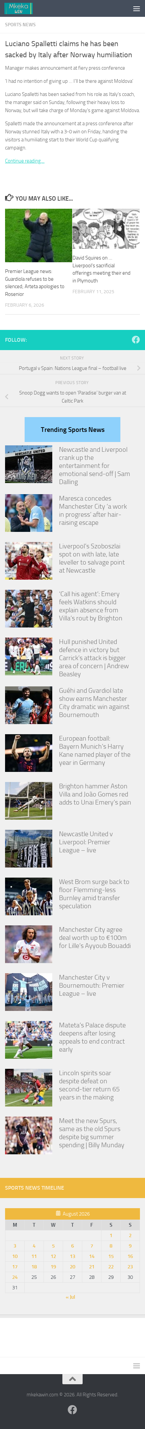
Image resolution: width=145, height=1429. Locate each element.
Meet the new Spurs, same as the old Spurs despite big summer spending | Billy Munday (91, 1133)
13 (72, 1256)
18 (34, 1267)
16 (130, 1256)
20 (72, 1267)
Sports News (20, 25)
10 (15, 1256)
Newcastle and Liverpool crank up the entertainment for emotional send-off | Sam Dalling (94, 465)
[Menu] (136, 8)
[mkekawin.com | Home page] (23, 8)
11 (34, 1256)
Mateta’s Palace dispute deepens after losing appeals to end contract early (92, 1037)
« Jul (70, 1297)
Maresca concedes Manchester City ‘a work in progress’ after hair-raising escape (93, 510)
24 (15, 1277)
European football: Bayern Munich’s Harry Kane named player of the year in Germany (94, 750)
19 (53, 1267)
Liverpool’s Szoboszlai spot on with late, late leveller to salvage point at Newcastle (92, 558)
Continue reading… (25, 161)
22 (111, 1267)
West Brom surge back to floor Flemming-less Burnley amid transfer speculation (94, 894)
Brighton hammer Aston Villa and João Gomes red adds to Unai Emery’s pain (95, 794)
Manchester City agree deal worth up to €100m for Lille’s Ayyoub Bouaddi (95, 937)
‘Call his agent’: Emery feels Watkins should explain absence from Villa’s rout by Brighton (90, 606)
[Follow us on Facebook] (136, 340)
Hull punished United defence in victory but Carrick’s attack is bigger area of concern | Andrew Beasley (94, 658)
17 (15, 1267)
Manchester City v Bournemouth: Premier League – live (91, 985)
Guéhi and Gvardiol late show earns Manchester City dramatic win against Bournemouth (94, 702)
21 (91, 1267)
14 (91, 1256)
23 (130, 1267)
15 (111, 1256)
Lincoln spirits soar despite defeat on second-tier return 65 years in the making (89, 1085)
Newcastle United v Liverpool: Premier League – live (86, 842)
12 (53, 1256)
